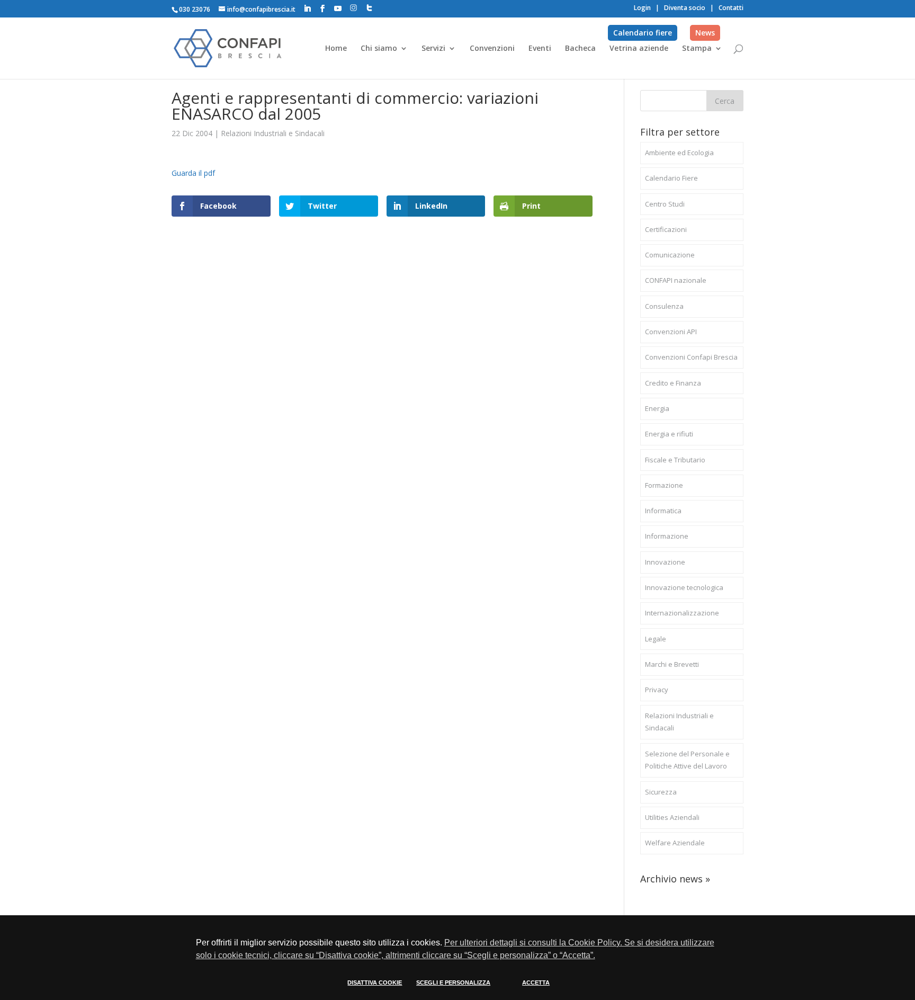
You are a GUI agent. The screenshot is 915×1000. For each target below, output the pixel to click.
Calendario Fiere (671, 178)
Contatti (731, 7)
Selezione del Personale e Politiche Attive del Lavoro (687, 760)
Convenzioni (492, 48)
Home (336, 48)
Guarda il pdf (193, 173)
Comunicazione (670, 255)
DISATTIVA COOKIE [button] (374, 982)
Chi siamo (379, 48)
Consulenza (664, 306)
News (705, 33)
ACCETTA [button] (536, 982)
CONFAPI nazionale (675, 280)
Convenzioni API (671, 331)
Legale (655, 639)
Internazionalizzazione (682, 613)
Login (642, 7)
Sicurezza (661, 792)
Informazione (666, 536)
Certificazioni (666, 229)
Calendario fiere (642, 33)
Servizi (433, 48)
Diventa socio (684, 7)
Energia (657, 408)
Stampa (697, 48)
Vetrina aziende (638, 48)
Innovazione (665, 562)
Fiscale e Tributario (675, 460)
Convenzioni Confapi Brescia (691, 357)
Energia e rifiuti (669, 434)
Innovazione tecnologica (684, 587)
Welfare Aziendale (675, 842)
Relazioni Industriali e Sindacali (273, 133)
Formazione (664, 485)
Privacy (656, 689)
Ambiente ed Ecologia (679, 152)
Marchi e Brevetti (672, 664)
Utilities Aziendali (672, 817)
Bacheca (580, 48)
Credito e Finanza (673, 383)
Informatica (663, 510)
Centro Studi (665, 204)
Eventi (539, 48)
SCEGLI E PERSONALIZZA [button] (453, 982)
